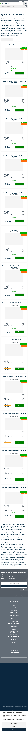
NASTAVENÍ (14, 723)
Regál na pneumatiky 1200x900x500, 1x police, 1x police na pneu (14, 82)
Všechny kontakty (14, 656)
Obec (3, 578)
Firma (3, 579)
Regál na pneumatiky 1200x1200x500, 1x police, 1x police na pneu (14, 119)
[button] (16, 1)
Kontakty (14, 605)
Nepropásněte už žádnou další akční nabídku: (13, 572)
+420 (15, 650)
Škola (3, 576)
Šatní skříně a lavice (14, 632)
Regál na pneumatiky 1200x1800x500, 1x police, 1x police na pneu (14, 192)
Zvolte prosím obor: (6, 574)
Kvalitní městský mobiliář (14, 615)
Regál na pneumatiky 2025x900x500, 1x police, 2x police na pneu (14, 377)
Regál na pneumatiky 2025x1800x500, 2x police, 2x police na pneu (14, 340)
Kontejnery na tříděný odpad (14, 616)
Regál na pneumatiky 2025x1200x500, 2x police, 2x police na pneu (14, 266)
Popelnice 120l (14, 628)
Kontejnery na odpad (14, 626)
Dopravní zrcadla (14, 618)
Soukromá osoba (12, 578)
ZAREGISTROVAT (14, 586)
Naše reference (14, 610)
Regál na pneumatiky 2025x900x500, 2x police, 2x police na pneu (14, 229)
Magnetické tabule (14, 631)
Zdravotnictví (11, 576)
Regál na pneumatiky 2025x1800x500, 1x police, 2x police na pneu (14, 488)
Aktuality (14, 607)
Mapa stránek (23, 706)
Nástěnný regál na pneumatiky (14, 44)
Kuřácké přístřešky (14, 634)
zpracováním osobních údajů (18, 589)
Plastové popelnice (14, 619)
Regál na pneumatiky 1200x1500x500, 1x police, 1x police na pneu (14, 156)
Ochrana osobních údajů (16, 706)
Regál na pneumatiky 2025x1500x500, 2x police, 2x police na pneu (14, 303)
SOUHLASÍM (14, 729)
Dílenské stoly (14, 629)
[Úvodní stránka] (4, 3)
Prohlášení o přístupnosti (6, 706)
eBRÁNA (15, 707)
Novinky (14, 608)
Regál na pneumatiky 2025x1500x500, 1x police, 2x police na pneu (14, 451)
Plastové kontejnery (14, 621)
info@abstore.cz (15, 652)
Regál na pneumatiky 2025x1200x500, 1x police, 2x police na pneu (14, 414)
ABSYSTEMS (14, 604)
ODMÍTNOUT (14, 726)
